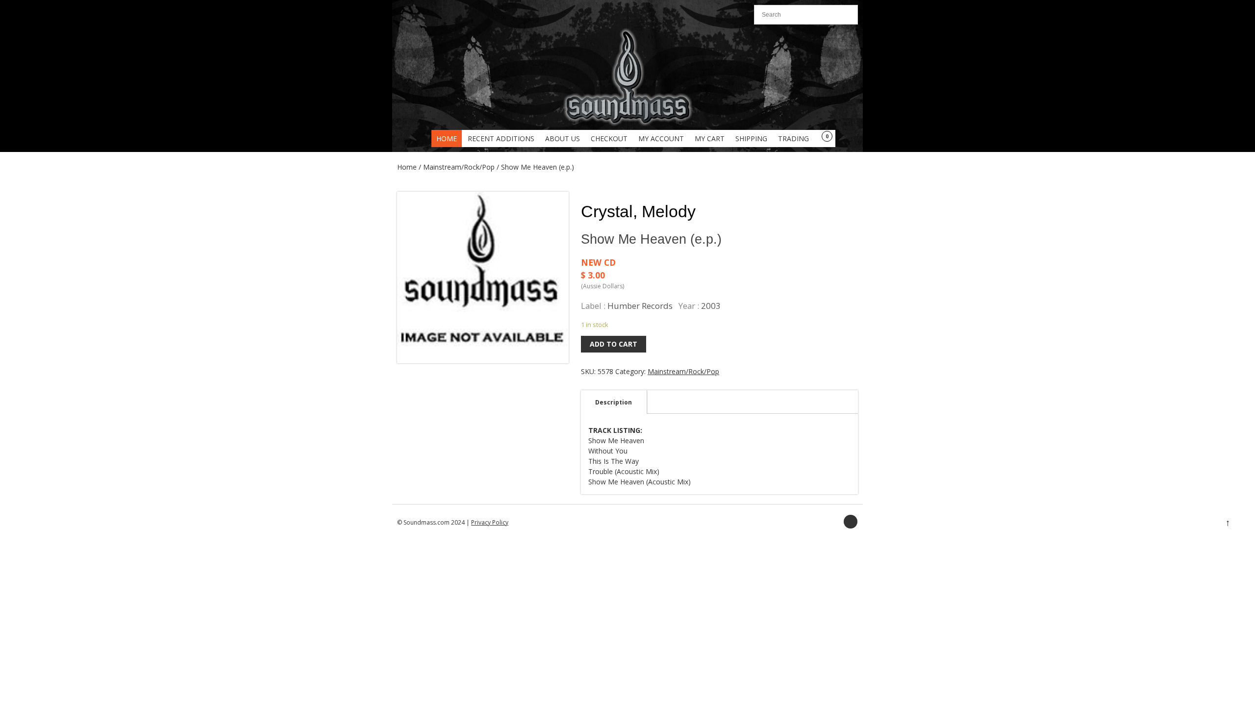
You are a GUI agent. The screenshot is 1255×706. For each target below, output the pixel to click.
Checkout (609, 138)
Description (613, 402)
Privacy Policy (489, 522)
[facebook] (850, 521)
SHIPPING (751, 138)
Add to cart (613, 344)
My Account (661, 138)
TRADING (793, 138)
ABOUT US (562, 138)
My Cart (710, 138)
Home (446, 138)
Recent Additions (501, 138)
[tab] (613, 402)
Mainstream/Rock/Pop (459, 167)
